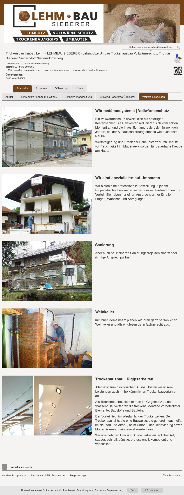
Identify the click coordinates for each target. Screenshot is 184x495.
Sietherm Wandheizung (78, 97)
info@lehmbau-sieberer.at (27, 70)
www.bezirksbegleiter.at (14, 475)
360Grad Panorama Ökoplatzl (117, 97)
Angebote (41, 88)
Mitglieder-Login (78, 475)
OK (132, 490)
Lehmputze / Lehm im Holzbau (39, 97)
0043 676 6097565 (24, 66)
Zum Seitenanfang (172, 475)
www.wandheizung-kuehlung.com (90, 70)
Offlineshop (61, 88)
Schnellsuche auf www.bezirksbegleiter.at (150, 47)
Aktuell (9, 97)
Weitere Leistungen (153, 97)
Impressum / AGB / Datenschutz (48, 475)
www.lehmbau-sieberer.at (56, 70)
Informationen (152, 490)
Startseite (22, 88)
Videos (80, 88)
